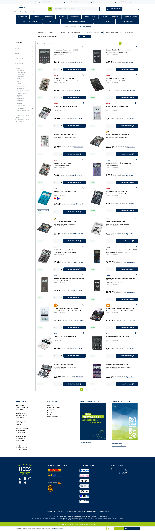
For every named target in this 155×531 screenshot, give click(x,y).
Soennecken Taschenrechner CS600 (66, 50)
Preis (51, 32)
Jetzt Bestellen (117, 443)
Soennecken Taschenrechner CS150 (118, 50)
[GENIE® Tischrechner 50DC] (97, 228)
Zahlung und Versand (103, 511)
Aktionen (18, 48)
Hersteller (40, 32)
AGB (55, 511)
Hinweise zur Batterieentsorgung (87, 511)
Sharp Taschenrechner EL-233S (117, 106)
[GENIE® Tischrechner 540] (44, 169)
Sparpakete (18, 46)
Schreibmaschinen (21, 86)
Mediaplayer (19, 91)
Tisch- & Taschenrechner (22, 90)
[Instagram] (29, 479)
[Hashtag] (20, 483)
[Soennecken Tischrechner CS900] (97, 343)
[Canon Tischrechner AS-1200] (97, 85)
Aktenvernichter (20, 98)
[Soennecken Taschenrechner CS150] (97, 56)
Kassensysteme (20, 76)
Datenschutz (49, 511)
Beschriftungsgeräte (21, 93)
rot (55, 198)
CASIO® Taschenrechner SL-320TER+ (119, 163)
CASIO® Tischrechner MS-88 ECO (65, 135)
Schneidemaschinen (21, 80)
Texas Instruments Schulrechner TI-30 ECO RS (122, 250)
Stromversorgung (75, 32)
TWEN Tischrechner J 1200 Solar (65, 221)
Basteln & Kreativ (20, 63)
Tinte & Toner (19, 121)
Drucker (18, 81)
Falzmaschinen (20, 88)
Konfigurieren (119, 528)
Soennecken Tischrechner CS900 (117, 336)
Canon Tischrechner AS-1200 (116, 78)
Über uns (50, 405)
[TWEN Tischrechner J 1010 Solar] (97, 141)
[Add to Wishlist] (83, 46)
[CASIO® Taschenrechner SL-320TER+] (97, 169)
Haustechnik (20, 108)
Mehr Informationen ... (59, 528)
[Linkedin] (20, 479)
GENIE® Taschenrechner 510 (64, 78)
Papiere (17, 53)
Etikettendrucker (20, 85)
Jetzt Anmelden (85, 442)
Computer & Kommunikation (21, 71)
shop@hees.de (20, 446)
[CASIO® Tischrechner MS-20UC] (44, 198)
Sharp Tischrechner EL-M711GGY (65, 106)
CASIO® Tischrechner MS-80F (64, 250)
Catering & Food (20, 124)
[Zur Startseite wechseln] (22, 8)
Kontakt (49, 413)
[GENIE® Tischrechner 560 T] (44, 371)
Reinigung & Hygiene (21, 66)
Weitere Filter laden (84, 36)
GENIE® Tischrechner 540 (63, 163)
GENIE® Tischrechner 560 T (63, 365)
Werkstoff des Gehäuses (112, 32)
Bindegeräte (19, 100)
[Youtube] (25, 483)
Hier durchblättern (119, 446)
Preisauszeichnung (21, 102)
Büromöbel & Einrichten (22, 61)
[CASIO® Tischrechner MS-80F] (44, 256)
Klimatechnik (20, 105)
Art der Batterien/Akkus (93, 32)
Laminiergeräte (20, 78)
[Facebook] (25, 479)
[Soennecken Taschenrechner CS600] (44, 56)
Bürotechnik (20, 74)
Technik (17, 68)
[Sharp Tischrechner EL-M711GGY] (44, 113)
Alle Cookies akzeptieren (132, 528)
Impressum (61, 511)
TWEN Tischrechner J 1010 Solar (117, 135)
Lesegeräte (19, 103)
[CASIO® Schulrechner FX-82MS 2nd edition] (44, 284)
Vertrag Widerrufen (52, 416)
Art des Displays (129, 32)
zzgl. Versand (77, 62)
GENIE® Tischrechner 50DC (115, 221)
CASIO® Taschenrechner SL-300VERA (119, 365)
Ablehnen (110, 528)
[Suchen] (50, 9)
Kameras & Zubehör (22, 113)
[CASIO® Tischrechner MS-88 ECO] (44, 141)
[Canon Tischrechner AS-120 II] (97, 198)
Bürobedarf (19, 51)
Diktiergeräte (19, 96)
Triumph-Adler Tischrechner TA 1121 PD (120, 308)
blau (58, 199)
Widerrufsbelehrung (70, 511)
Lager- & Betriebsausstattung (22, 118)
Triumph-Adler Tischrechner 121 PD (66, 308)
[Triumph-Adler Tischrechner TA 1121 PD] (97, 315)
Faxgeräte (19, 95)
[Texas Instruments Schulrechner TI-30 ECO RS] (97, 256)
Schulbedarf (19, 56)
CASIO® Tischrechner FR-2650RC (65, 336)
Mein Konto (50, 411)
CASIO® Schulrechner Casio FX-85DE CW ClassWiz (120, 279)
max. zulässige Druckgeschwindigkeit (47, 36)
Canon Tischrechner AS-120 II (116, 191)
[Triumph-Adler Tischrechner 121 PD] (44, 315)
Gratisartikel (50, 409)
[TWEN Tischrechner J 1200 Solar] (44, 228)
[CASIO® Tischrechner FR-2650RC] (44, 343)
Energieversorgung (23, 110)
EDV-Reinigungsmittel (23, 115)
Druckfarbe (62, 32)
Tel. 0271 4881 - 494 (22, 448)
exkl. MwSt (31, 12)
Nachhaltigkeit (51, 415)
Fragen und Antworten (53, 407)
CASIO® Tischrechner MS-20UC (65, 191)
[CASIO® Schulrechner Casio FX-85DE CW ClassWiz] (97, 285)
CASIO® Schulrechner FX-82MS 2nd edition (69, 278)
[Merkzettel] (139, 8)
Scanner (18, 83)
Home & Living (19, 58)
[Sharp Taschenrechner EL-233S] (97, 113)
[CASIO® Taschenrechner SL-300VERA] (97, 371)
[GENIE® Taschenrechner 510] (44, 85)
